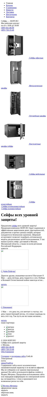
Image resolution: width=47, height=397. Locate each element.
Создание (5, 356)
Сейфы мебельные (37, 174)
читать (4, 284)
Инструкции (11, 14)
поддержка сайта (18, 356)
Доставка (10, 12)
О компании (11, 8)
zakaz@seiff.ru (7, 363)
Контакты (10, 17)
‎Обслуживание (7, 352)
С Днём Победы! (8, 271)
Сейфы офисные (36, 58)
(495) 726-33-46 (7, 30)
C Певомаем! (6, 307)
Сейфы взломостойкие (11, 209)
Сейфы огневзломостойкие (13, 206)
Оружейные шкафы (37, 116)
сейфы (14, 226)
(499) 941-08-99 (7, 28)
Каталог (9, 5)
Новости (9, 10)
